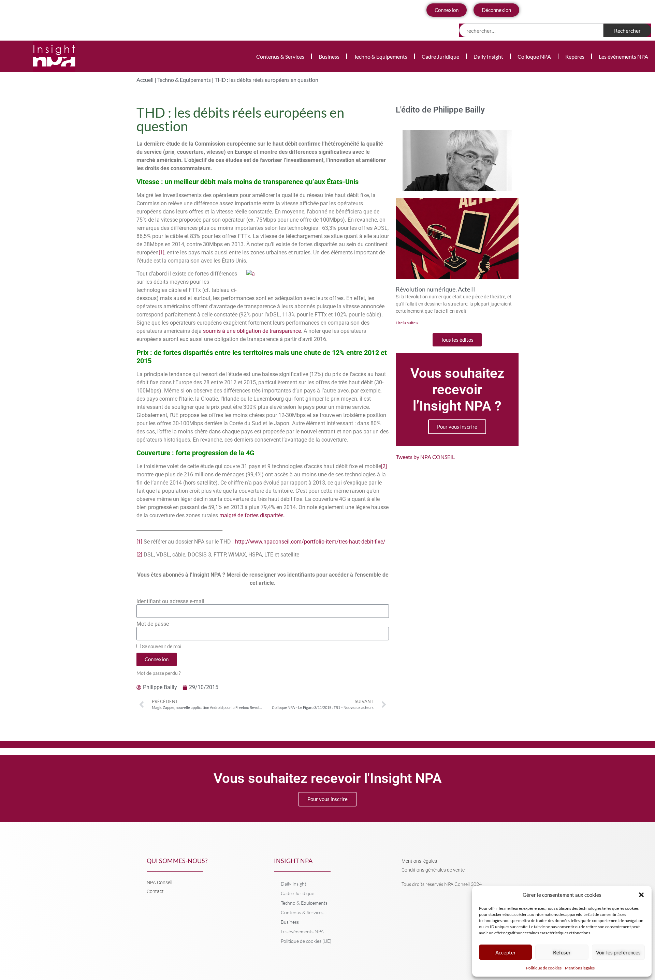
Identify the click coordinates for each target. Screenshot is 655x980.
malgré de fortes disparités (251, 515)
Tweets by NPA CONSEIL (425, 457)
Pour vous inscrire (457, 427)
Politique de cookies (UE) (306, 941)
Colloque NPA (534, 56)
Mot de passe (152, 624)
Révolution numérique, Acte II (435, 289)
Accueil (145, 79)
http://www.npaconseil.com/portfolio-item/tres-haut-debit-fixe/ (310, 541)
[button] (641, 894)
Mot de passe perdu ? (158, 673)
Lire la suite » (407, 322)
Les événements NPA (623, 56)
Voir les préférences (618, 952)
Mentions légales (580, 967)
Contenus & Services (280, 56)
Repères (574, 56)
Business (329, 56)
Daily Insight (488, 56)
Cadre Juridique (440, 56)
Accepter (505, 952)
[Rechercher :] (531, 30)
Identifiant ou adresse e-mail (170, 601)
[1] (161, 252)
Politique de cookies (544, 967)
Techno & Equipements (380, 56)
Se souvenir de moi (161, 646)
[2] (384, 466)
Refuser (562, 952)
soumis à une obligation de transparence (252, 331)
